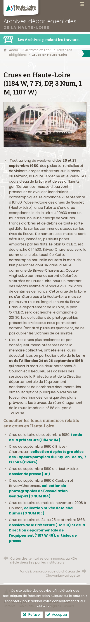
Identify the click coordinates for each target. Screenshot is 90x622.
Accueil (15, 50)
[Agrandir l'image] (44, 124)
